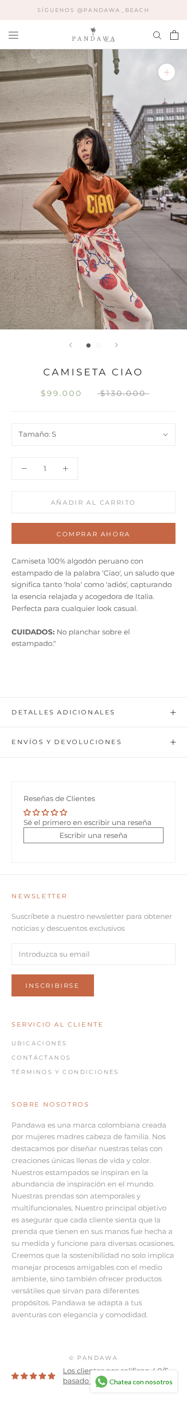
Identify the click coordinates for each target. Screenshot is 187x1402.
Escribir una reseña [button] (93, 835)
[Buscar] (157, 35)
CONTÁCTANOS (41, 1057)
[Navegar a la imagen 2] (98, 345)
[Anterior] (70, 345)
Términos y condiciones (65, 1071)
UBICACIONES (39, 1043)
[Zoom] (166, 72)
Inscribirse (52, 985)
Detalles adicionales (64, 712)
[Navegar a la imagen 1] (88, 345)
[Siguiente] (116, 345)
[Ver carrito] (174, 35)
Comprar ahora (93, 534)
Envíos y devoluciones (67, 742)
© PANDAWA (93, 1357)
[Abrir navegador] (13, 35)
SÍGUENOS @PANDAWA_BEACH (93, 10)
